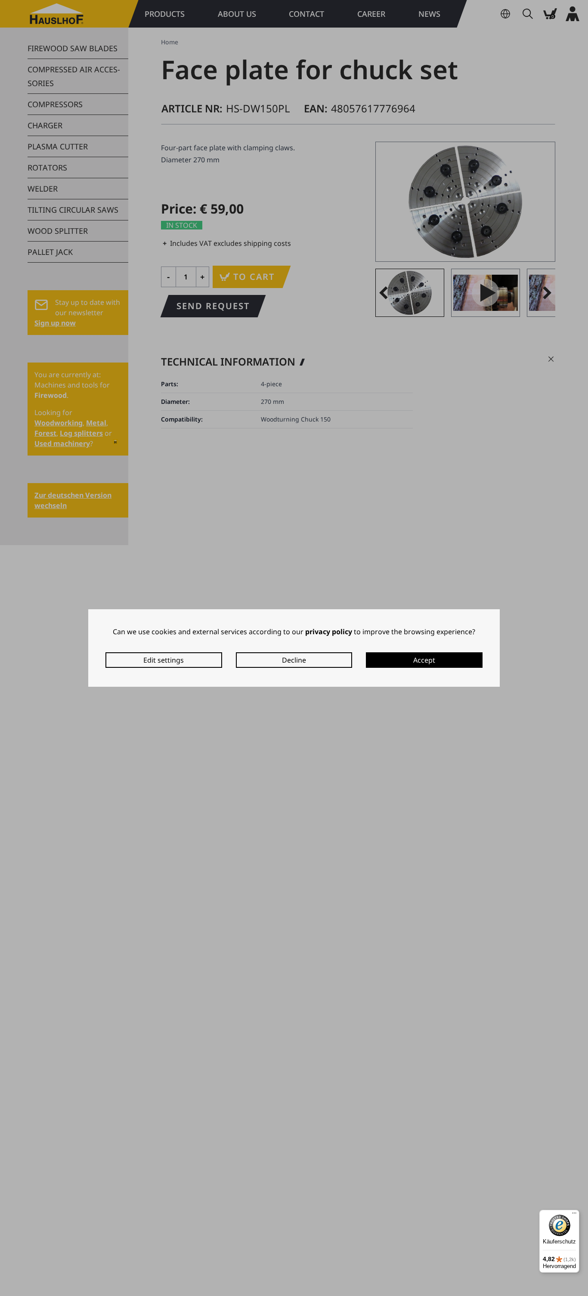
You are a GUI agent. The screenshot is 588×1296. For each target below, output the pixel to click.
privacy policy (328, 631)
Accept (424, 660)
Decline (294, 660)
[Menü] (574, 1215)
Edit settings (163, 660)
